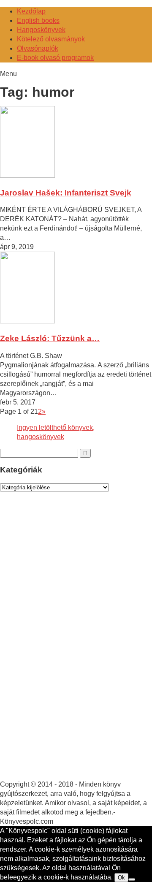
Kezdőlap (31, 11)
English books (38, 20)
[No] (131, 879)
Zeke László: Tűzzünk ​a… (50, 338)
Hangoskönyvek (41, 29)
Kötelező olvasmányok (51, 39)
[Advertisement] (63, 644)
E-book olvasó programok (55, 57)
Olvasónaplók (37, 48)
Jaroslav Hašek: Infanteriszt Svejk (65, 192)
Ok (121, 877)
